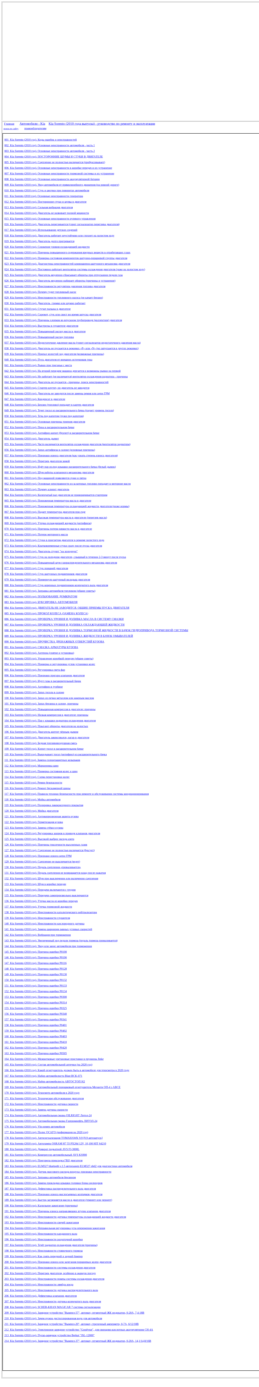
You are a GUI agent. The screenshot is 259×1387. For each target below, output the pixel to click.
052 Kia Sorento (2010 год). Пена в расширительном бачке (39, 427)
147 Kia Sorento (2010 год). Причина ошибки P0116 (35, 963)
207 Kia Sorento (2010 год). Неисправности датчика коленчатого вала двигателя (52, 1301)
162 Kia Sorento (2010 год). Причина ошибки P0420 (35, 1047)
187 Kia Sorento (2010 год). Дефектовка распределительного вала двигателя (50, 1188)
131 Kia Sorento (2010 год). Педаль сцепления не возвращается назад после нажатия (55, 872)
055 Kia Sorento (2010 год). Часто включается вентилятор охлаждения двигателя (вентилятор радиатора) (67, 444)
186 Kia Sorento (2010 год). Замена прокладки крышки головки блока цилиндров (53, 1183)
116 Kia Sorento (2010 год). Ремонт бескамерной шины (37, 788)
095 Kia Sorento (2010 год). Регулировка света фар (34, 669)
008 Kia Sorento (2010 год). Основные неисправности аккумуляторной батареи (52, 179)
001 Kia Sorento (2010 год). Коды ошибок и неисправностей (40, 139)
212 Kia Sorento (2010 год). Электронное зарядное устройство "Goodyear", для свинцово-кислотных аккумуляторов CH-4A (78, 1329)
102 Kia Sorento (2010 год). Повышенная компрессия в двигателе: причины (49, 709)
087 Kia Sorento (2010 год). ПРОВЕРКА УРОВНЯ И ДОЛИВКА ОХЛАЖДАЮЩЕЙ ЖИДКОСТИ (64, 624)
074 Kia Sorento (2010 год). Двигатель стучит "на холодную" (41, 551)
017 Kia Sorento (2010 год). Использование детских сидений (40, 229)
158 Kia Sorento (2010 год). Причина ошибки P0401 (35, 1025)
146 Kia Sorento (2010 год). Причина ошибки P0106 (35, 957)
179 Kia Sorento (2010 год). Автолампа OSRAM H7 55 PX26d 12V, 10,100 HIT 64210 (55, 1143)
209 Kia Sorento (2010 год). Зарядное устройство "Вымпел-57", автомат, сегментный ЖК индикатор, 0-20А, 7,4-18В (74, 1312)
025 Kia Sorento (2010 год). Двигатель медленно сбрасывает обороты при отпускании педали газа (63, 275)
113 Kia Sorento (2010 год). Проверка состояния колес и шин (41, 771)
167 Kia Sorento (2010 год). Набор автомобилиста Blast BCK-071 (43, 1075)
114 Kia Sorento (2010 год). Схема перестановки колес (37, 776)
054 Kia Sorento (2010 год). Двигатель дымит (31, 438)
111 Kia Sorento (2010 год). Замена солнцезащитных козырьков (42, 760)
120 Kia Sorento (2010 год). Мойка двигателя (31, 810)
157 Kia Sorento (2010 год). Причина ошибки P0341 (35, 1019)
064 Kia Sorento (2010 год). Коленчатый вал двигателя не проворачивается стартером (55, 494)
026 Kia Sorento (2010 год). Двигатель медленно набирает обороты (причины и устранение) (59, 280)
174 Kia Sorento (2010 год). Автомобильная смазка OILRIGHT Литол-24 (48, 1115)
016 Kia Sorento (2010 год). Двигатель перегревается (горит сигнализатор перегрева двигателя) (61, 224)
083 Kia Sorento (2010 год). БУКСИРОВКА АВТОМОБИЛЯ (41, 602)
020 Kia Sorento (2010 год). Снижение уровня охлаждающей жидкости (47, 246)
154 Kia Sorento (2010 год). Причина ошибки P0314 (35, 1002)
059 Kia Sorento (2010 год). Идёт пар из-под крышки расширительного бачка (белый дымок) (60, 466)
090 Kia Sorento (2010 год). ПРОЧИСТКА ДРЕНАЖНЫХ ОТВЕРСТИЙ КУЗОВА (54, 641)
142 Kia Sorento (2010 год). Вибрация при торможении (37, 934)
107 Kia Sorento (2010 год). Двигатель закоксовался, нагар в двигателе (46, 737)
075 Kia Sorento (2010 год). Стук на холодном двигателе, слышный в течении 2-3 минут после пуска (65, 557)
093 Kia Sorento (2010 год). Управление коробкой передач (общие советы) (48, 658)
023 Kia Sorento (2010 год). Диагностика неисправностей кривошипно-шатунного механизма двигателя (67, 263)
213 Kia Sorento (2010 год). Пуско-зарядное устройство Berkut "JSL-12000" (49, 1335)
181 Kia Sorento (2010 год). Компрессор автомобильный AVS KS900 (45, 1154)
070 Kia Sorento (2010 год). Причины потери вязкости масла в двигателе (48, 528)
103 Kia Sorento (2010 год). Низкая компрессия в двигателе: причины (46, 714)
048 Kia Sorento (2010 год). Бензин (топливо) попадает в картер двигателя (49, 404)
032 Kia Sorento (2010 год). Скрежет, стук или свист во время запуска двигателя (52, 314)
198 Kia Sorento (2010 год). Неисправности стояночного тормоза (43, 1250)
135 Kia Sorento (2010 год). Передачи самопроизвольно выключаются (46, 895)
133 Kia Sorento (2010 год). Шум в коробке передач (35, 884)
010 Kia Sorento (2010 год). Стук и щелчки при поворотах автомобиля (46, 190)
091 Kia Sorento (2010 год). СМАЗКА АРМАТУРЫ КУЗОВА (41, 647)
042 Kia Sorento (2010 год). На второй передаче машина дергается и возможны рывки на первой (62, 370)
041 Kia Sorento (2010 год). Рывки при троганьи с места (38, 365)
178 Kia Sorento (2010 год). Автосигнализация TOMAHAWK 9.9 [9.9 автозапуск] (53, 1137)
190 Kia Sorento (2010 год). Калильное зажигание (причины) (41, 1205)
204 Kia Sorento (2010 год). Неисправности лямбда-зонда (38, 1284)
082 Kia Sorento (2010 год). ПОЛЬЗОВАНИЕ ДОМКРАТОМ (40, 596)
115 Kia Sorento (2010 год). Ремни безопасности (33, 782)
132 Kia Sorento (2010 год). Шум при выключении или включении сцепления (51, 878)
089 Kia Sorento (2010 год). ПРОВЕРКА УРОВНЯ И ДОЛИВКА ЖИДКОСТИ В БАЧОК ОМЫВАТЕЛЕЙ (68, 635)
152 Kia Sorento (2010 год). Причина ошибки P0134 (35, 991)
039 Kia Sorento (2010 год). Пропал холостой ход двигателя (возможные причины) (54, 353)
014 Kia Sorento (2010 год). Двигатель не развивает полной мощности (46, 212)
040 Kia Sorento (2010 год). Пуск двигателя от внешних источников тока (48, 359)
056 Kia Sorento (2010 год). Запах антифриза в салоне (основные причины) (49, 449)
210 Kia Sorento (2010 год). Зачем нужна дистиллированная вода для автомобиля (53, 1318)
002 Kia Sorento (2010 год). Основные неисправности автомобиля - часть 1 (49, 145)
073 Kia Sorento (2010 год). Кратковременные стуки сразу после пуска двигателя (53, 545)
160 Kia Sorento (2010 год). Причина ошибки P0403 (35, 1036)
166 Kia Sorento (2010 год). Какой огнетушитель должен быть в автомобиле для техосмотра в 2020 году (66, 1070)
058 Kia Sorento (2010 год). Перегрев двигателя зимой (37, 461)
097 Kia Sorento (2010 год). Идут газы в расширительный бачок (42, 681)
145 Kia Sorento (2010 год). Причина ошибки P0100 (35, 951)
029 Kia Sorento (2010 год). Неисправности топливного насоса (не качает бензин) (53, 297)
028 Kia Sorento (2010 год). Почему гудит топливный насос (40, 291)
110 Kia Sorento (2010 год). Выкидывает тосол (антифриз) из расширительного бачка (55, 754)
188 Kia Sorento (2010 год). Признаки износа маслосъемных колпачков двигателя (53, 1194)
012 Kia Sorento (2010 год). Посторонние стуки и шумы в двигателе (45, 201)
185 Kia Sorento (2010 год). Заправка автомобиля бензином (40, 1177)
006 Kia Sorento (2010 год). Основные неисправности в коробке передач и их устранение (58, 167)
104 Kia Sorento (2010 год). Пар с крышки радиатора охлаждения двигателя (50, 720)
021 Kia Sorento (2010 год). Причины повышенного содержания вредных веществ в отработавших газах (67, 252)
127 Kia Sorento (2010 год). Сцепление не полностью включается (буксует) (49, 850)
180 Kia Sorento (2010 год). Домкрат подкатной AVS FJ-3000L (41, 1149)
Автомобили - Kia (32, 123)
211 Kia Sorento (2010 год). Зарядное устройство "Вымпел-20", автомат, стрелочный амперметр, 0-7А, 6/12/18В (71, 1323)
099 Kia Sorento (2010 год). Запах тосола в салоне (34, 692)
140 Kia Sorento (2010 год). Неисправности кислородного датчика (44, 923)
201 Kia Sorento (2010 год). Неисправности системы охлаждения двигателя (49, 1267)
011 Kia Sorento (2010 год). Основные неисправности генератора (43, 196)
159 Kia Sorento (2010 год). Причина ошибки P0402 (35, 1030)
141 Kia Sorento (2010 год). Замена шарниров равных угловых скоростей (48, 929)
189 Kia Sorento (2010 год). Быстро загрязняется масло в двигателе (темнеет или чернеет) (58, 1199)
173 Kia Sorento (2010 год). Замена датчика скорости (36, 1109)
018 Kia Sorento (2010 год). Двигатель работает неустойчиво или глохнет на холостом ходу (59, 235)
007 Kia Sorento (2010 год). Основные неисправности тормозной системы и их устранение (59, 173)
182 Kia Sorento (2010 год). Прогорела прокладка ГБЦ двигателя (43, 1160)
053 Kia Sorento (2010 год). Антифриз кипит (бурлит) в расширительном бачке (51, 432)
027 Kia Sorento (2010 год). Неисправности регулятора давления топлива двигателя (54, 286)
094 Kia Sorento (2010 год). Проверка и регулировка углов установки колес (49, 664)
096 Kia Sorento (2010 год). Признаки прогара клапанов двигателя (44, 675)
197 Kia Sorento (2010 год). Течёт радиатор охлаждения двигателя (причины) (50, 1245)
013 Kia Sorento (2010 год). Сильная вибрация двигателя (38, 207)
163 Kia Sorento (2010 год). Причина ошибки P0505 (35, 1053)
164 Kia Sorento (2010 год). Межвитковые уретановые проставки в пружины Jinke (54, 1058)
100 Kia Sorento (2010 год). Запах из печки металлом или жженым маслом (49, 697)
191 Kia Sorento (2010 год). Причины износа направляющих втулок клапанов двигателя (57, 1211)
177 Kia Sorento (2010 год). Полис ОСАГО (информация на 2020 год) (46, 1132)
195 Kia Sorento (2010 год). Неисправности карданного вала (40, 1233)
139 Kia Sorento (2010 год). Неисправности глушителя (37, 917)
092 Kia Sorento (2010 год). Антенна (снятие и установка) (39, 652)
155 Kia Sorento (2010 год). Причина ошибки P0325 (35, 1008)
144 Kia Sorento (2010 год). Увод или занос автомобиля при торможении (48, 946)
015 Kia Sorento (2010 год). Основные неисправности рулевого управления (49, 218)
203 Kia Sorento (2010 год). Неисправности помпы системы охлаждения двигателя (54, 1278)
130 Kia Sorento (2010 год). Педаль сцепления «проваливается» (42, 867)
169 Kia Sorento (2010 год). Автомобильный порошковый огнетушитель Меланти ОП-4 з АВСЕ (62, 1087)
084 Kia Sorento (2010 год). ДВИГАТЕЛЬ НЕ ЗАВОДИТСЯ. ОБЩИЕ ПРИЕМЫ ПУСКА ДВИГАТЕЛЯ (66, 607)
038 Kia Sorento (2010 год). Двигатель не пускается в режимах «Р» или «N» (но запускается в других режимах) (71, 348)
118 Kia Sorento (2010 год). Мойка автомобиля (32, 799)
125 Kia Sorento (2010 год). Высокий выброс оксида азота (39, 838)
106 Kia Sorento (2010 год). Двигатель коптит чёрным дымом (41, 731)
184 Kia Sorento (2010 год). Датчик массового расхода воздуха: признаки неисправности (57, 1171)
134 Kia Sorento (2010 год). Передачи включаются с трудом (40, 889)
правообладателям (35, 128)
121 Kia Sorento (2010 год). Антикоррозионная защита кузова (41, 816)
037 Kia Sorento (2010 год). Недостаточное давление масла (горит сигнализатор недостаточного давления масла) (72, 342)
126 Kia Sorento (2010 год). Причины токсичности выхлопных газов (45, 844)
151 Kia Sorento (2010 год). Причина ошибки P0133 (35, 985)
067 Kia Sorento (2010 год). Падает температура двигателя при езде (44, 511)
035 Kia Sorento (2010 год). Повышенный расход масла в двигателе (45, 331)
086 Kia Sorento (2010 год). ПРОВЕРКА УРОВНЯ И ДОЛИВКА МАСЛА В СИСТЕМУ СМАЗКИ (64, 619)
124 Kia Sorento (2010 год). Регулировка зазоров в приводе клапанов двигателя (52, 833)
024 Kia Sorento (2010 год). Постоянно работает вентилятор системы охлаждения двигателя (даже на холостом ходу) (74, 269)
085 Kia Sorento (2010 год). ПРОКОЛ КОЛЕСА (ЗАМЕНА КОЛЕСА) (46, 613)
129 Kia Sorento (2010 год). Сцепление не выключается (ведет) (42, 861)
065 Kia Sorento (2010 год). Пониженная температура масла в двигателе (47, 500)
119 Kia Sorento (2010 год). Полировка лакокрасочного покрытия (43, 805)
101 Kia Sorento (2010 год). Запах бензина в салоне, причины (41, 703)
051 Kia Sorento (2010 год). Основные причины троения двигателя (44, 421)
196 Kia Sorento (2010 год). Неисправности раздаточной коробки (43, 1239)
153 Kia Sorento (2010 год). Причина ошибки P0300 (35, 996)
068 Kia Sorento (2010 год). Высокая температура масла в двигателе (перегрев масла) (55, 517)
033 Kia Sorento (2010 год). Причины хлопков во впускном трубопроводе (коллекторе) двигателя (63, 320)
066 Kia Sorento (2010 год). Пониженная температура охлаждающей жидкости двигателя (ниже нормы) (66, 506)
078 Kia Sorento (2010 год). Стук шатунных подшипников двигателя (45, 573)
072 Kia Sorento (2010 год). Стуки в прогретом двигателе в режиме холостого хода (54, 540)
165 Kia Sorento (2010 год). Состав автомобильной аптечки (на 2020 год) (48, 1064)
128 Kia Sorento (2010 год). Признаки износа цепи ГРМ (38, 855)
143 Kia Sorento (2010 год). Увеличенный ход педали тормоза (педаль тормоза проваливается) (61, 940)
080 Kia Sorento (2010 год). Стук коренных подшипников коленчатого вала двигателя (56, 585)
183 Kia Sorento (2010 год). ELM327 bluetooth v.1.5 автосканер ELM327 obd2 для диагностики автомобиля (68, 1166)
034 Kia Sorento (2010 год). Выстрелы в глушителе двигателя (41, 325)
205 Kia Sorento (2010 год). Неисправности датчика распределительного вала (51, 1290)
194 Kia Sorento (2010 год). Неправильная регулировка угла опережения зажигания (54, 1228)
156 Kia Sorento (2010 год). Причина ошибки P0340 (35, 1013)
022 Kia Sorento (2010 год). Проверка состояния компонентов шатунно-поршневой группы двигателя (65, 258)
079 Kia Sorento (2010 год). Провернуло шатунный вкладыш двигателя (47, 579)
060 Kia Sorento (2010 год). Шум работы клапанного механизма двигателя (49, 472)
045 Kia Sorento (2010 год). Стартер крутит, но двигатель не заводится (46, 387)
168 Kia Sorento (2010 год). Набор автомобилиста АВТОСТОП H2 (44, 1081)
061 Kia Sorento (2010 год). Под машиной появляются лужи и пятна (45, 478)
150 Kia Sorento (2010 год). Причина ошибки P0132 (35, 979)
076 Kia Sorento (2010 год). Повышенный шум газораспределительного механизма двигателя (60, 562)
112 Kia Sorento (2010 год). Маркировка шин (31, 765)
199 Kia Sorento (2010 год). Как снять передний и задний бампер (43, 1256)
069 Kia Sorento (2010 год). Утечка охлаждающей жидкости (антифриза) (47, 523)
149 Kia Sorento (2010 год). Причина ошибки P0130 (35, 974)
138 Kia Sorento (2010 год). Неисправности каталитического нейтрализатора (50, 912)
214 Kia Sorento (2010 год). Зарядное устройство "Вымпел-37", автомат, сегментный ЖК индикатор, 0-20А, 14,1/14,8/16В (77, 1340)
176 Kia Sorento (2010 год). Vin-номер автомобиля (34, 1126)
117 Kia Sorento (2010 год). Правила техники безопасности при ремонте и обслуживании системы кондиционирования (76, 793)
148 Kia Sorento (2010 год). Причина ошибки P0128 (35, 968)
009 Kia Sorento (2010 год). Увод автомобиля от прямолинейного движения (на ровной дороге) (61, 184)
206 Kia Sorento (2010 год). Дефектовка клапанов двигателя (40, 1295)
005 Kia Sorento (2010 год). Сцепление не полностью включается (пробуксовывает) (54, 162)
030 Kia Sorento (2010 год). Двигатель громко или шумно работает (44, 303)
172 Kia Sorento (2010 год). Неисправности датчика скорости (41, 1104)
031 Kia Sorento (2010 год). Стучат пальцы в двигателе (37, 308)
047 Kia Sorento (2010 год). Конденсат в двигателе (34, 399)
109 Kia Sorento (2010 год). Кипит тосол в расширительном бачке (44, 748)
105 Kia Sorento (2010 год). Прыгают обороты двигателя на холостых (46, 726)
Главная (9, 123)
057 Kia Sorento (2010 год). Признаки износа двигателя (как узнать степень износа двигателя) (61, 455)
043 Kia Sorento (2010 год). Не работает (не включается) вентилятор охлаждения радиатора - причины (66, 376)
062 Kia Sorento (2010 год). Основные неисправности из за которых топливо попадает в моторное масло (67, 483)
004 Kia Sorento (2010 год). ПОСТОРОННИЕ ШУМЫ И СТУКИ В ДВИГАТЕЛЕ (53, 156)
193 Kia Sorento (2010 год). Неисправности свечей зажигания (41, 1222)
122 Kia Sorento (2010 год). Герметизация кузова (33, 822)
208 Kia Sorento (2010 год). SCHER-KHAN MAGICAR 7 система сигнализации (52, 1307)
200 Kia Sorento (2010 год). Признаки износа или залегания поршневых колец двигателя (57, 1261)
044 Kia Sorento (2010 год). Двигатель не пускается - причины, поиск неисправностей (56, 382)
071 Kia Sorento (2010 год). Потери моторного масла (36, 534)
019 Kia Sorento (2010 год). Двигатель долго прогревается (39, 241)
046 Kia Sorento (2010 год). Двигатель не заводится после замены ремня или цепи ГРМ (57, 393)
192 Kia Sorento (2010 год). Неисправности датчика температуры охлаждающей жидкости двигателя (65, 1216)
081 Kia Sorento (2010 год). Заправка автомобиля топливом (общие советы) (49, 590)
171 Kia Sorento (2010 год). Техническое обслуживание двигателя (44, 1098)
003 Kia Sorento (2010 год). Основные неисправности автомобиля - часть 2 (49, 150)
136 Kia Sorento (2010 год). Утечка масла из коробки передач (41, 901)
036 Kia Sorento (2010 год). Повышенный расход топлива (39, 337)
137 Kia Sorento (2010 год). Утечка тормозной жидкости (38, 906)
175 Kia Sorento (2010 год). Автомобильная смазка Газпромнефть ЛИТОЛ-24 (50, 1120)
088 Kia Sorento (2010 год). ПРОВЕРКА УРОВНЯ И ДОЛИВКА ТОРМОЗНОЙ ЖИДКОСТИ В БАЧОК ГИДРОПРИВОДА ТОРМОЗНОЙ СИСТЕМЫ (96, 630)
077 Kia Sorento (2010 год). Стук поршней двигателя (36, 568)
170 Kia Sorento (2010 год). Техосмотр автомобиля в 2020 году (42, 1092)
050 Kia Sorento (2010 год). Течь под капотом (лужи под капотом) (44, 416)
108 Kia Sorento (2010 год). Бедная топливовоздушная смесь (40, 743)
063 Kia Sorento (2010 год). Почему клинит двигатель (36, 489)
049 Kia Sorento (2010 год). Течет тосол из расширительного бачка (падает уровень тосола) (59, 410)
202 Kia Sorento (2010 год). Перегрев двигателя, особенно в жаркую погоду (50, 1273)
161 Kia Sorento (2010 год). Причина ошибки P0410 (35, 1042)
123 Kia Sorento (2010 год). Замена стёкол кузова (33, 827)
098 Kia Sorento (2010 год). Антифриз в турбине (33, 686)
